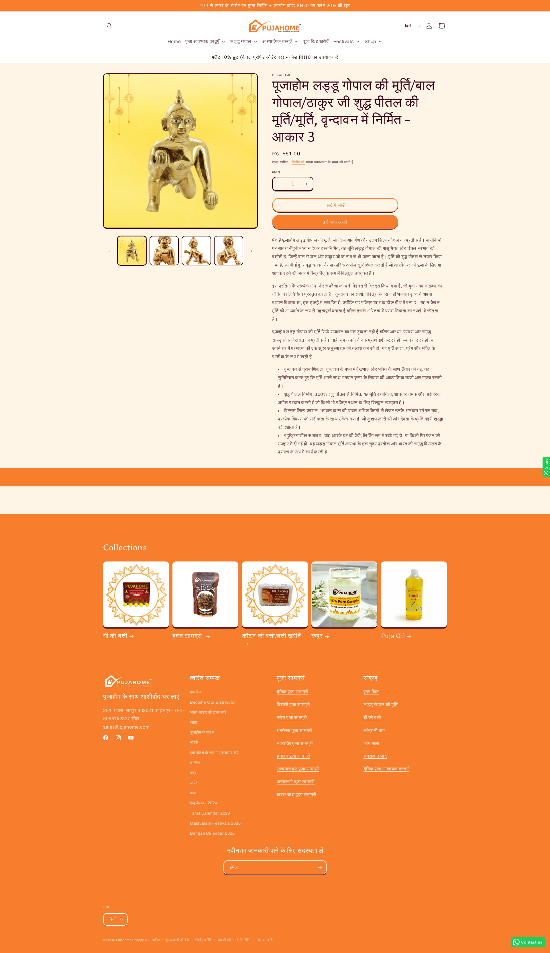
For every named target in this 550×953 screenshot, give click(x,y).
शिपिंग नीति (243, 940)
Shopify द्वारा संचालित (146, 940)
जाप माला (372, 743)
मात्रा (276, 172)
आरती (194, 783)
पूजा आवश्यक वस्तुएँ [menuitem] (202, 41)
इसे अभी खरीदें (335, 222)
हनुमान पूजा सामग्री (293, 756)
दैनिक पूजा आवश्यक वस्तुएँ (386, 768)
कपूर (317, 636)
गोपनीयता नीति (203, 940)
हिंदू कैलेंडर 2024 (203, 803)
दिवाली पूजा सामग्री (293, 704)
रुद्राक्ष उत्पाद (375, 756)
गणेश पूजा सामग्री (292, 717)
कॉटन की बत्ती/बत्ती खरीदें (271, 636)
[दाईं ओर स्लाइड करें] (251, 250)
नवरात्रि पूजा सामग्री (295, 743)
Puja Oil (393, 636)
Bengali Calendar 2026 (212, 833)
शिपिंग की (298, 162)
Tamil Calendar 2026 (210, 813)
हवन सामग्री (187, 636)
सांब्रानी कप (374, 730)
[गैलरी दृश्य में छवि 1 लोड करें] (132, 250)
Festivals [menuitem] (343, 41)
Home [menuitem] (174, 41)
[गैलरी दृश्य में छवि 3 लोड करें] (196, 250)
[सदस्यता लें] (319, 867)
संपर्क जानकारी (264, 940)
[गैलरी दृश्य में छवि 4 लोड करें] (228, 250)
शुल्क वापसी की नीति (177, 940)
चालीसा (195, 763)
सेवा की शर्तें (224, 940)
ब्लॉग (193, 722)
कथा (193, 793)
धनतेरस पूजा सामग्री (294, 730)
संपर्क (194, 742)
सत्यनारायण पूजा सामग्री (298, 768)
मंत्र (193, 773)
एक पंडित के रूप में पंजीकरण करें (214, 753)
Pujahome (123, 940)
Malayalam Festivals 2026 (215, 823)
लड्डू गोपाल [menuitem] (240, 41)
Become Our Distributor (213, 702)
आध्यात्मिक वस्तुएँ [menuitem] (277, 41)
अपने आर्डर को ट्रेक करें (208, 712)
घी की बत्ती (115, 636)
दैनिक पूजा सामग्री (293, 691)
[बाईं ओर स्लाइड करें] (109, 250)
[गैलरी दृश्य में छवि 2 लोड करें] (164, 250)
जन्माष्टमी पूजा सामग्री (296, 781)
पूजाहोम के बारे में (202, 732)
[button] (109, 25)
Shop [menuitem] (370, 41)
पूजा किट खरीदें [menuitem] (316, 41)
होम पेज (195, 692)
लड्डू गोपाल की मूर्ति (381, 704)
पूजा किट (371, 691)
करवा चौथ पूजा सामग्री (296, 794)
